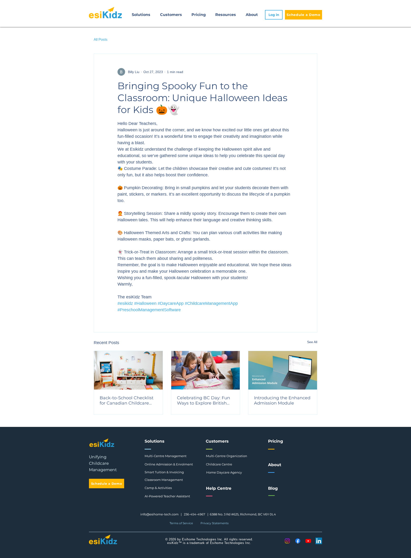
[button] (141, 14)
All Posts (101, 39)
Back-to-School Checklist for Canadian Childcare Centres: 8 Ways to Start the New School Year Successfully (126, 400)
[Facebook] (297, 541)
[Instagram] (287, 541)
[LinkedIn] (318, 541)
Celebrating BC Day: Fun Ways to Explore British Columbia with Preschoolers (203, 400)
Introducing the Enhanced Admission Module (282, 400)
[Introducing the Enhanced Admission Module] (282, 370)
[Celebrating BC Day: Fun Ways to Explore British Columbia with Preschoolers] (205, 370)
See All (312, 342)
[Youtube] (308, 541)
